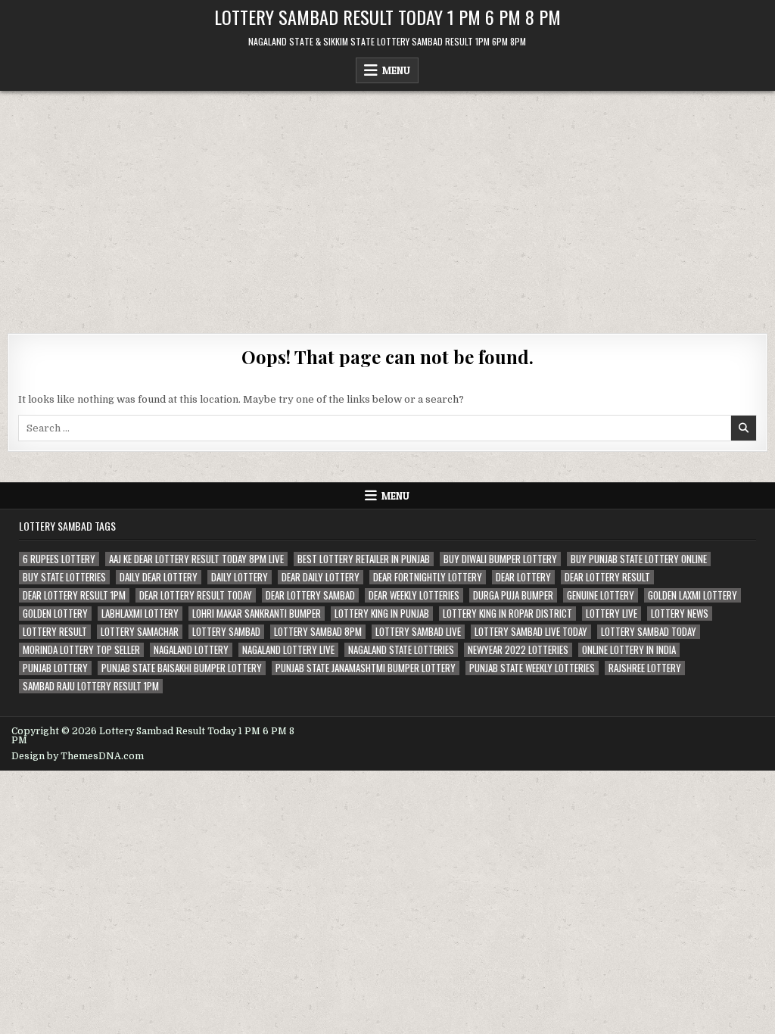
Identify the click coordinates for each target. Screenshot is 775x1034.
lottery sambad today (648, 631)
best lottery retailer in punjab (363, 559)
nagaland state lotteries (401, 650)
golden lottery (55, 613)
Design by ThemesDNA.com (77, 756)
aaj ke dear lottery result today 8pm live (196, 559)
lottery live (611, 613)
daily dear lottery (159, 577)
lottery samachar (140, 631)
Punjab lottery (55, 668)
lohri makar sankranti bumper (256, 613)
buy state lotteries (64, 577)
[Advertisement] (387, 204)
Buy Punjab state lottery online (639, 559)
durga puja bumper (513, 595)
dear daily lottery (320, 577)
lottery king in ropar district (507, 613)
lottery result (55, 631)
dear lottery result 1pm (74, 595)
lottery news (679, 613)
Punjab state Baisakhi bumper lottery (181, 668)
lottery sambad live (418, 631)
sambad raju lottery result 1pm (91, 686)
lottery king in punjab (382, 613)
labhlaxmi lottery (140, 613)
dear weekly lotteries (414, 595)
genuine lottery (600, 595)
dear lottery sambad (310, 595)
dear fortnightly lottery (427, 577)
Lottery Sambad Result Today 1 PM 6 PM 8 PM (387, 16)
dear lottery (523, 577)
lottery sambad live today (531, 631)
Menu (396, 70)
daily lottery (239, 577)
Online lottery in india (629, 650)
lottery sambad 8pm (318, 631)
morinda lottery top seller (81, 650)
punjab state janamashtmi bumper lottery (365, 668)
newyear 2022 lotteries (518, 650)
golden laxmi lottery (692, 595)
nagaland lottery (191, 650)
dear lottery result (607, 577)
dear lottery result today (195, 595)
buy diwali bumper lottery (500, 559)
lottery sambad (226, 631)
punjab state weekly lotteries (532, 668)
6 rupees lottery (59, 559)
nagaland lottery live (288, 650)
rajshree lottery (644, 668)
